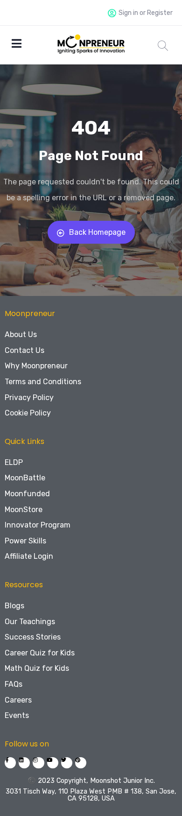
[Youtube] (52, 762)
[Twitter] (66, 762)
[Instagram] (38, 762)
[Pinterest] (80, 762)
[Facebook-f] (10, 762)
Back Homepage (97, 232)
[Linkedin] (24, 762)
